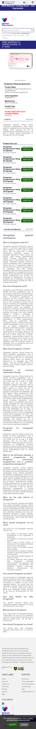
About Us (5, 38)
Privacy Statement (27, 681)
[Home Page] (8, 711)
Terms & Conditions (28, 684)
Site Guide (5, 686)
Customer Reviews (7, 35)
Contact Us (21, 35)
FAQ (27, 35)
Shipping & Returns (28, 691)
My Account (25, 679)
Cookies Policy (26, 686)
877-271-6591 (16, 33)
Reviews (4, 689)
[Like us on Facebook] (3, 703)
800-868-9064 (26, 33)
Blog (15, 35)
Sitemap (4, 691)
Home (4, 679)
